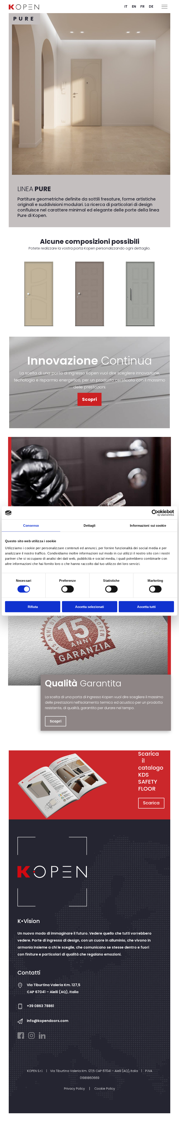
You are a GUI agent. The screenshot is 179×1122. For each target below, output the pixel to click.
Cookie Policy (104, 1088)
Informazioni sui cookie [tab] (148, 525)
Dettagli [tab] (90, 525)
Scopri (89, 399)
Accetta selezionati (89, 606)
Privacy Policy (74, 1088)
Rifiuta (33, 606)
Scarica (151, 803)
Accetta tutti (146, 606)
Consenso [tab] (31, 525)
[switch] (67, 589)
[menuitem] (126, 7)
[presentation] (8, 297)
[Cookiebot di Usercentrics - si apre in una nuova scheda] (155, 513)
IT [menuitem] (125, 6)
